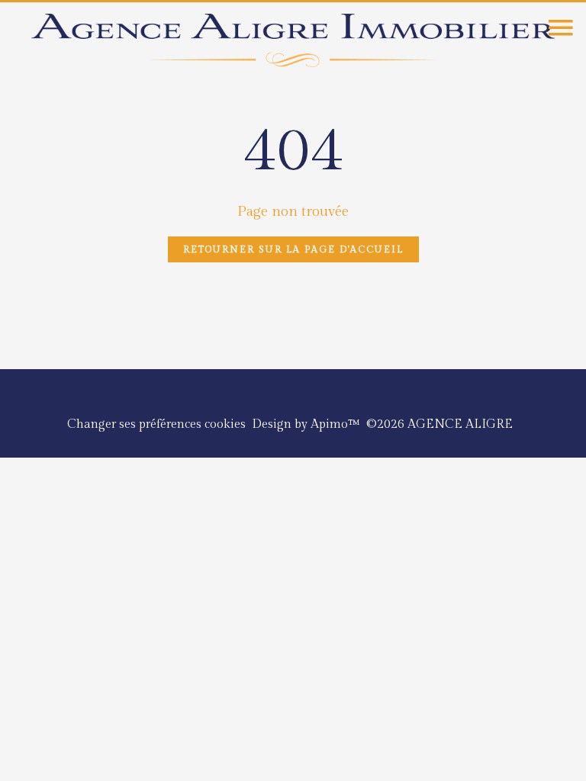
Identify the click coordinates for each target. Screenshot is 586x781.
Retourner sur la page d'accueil (293, 249)
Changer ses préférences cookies (156, 424)
